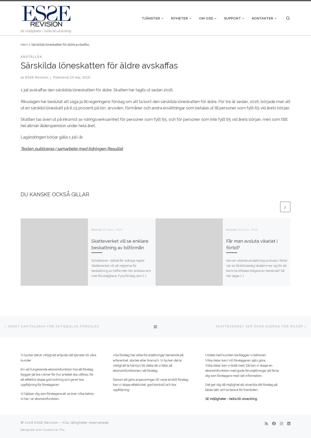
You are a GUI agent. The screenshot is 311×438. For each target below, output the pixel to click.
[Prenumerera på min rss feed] (266, 424)
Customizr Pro (54, 429)
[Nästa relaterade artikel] (285, 207)
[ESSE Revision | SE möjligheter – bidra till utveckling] (46, 15)
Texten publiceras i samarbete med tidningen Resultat (72, 148)
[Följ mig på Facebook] (274, 424)
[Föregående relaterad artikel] (274, 207)
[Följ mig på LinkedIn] (288, 424)
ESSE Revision (37, 77)
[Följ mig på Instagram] (281, 424)
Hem (24, 44)
